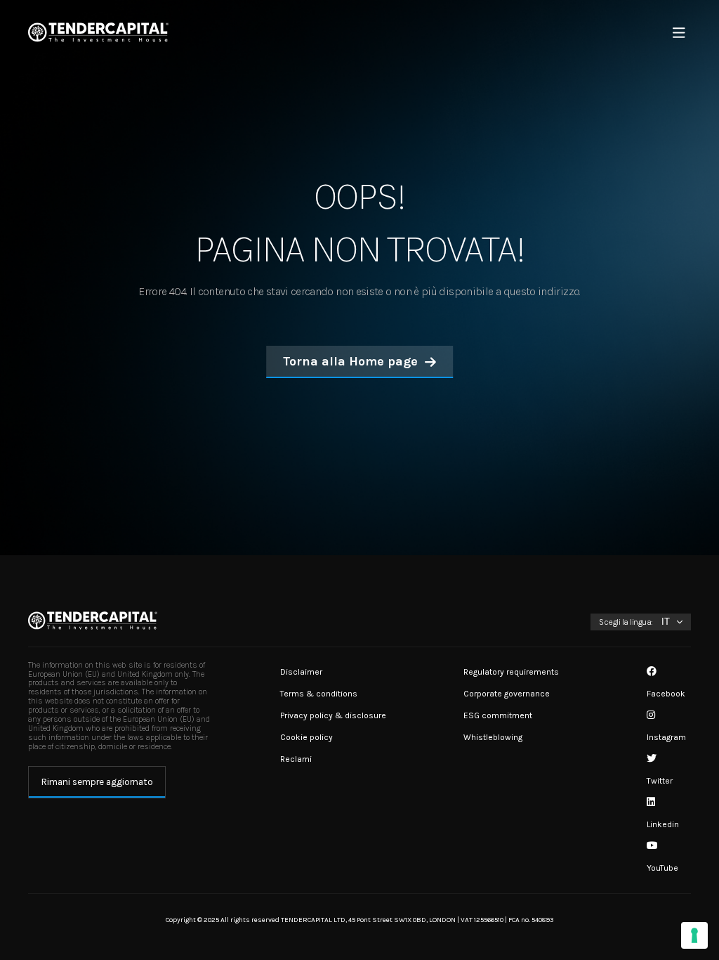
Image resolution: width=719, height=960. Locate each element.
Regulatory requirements (511, 672)
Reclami (296, 759)
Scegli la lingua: (626, 622)
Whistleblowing (492, 737)
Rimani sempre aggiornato (97, 782)
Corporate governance (506, 694)
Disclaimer (301, 672)
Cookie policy (306, 737)
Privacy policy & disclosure (333, 715)
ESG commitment (497, 715)
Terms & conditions (318, 694)
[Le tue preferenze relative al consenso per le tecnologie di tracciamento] (694, 935)
